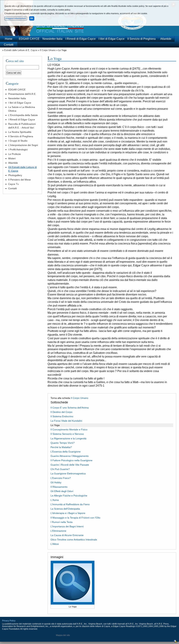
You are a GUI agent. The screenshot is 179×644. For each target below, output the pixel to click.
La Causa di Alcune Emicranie (67, 535)
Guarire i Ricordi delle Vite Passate (70, 464)
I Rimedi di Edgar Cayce (80, 38)
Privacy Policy (8, 620)
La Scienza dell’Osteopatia (65, 508)
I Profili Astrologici (18, 149)
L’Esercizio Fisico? (61, 478)
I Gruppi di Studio (17, 140)
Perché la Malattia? (61, 447)
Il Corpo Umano (48, 50)
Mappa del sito (63, 635)
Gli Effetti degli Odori (62, 491)
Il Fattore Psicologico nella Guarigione (71, 460)
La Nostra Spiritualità (19, 132)
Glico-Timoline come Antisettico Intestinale (74, 539)
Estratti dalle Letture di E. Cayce (20, 50)
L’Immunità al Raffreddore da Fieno (70, 504)
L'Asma (55, 500)
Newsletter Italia (52, 38)
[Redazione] (175, 642)
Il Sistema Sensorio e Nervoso (67, 433)
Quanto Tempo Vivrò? (63, 442)
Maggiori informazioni (15, 18)
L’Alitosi (55, 544)
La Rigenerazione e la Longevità (68, 438)
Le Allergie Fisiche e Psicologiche (69, 495)
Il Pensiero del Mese (19, 179)
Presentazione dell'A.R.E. (22, 94)
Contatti (8, 44)
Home (8, 38)
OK (31, 18)
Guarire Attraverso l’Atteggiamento (70, 456)
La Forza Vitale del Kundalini (66, 420)
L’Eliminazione (58, 530)
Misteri (12, 158)
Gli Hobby (56, 482)
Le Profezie (14, 154)
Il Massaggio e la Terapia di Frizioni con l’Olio (75, 517)
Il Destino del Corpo (61, 412)
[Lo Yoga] (72, 603)
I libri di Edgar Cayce (111, 38)
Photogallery (15, 175)
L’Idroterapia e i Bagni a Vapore (68, 513)
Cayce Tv (13, 184)
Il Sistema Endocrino (62, 416)
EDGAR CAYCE (29, 38)
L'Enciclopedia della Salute (23, 115)
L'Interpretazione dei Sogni (23, 145)
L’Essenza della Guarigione (66, 451)
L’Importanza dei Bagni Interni (67, 526)
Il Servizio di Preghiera (141, 38)
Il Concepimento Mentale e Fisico (69, 429)
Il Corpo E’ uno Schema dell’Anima (70, 407)
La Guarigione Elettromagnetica (68, 473)
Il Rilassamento (59, 486)
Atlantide (165, 38)
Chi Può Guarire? (60, 469)
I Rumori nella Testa (62, 522)
